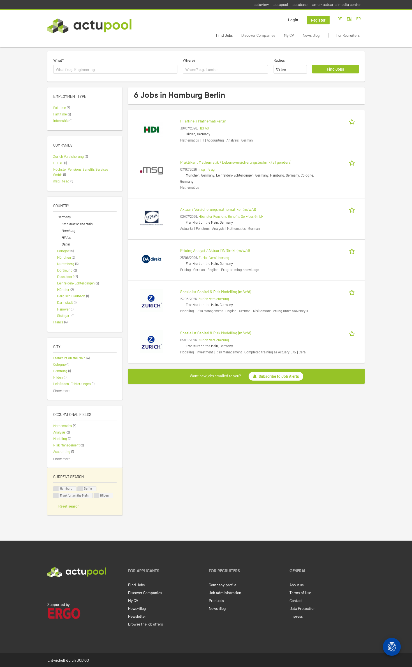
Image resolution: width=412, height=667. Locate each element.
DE (339, 18)
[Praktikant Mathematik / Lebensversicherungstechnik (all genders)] (151, 170)
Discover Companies (258, 35)
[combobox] (115, 69)
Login (293, 19)
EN (349, 18)
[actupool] (89, 25)
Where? (189, 60)
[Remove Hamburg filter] (59, 230)
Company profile (222, 584)
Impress (296, 616)
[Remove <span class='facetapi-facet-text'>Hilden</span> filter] (96, 495)
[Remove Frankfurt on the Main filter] (59, 224)
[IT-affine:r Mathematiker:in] (151, 129)
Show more (61, 390)
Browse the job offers (145, 624)
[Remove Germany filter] (55, 217)
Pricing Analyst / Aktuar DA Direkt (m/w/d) (215, 250)
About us (297, 584)
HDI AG (204, 128)
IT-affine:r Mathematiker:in (203, 121)
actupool (281, 4)
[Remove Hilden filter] (59, 237)
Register (318, 20)
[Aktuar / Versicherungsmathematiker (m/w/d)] (151, 217)
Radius (279, 60)
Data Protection (303, 608)
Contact (296, 600)
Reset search (69, 506)
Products (216, 600)
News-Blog (137, 608)
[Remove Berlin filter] (59, 244)
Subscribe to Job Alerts (279, 376)
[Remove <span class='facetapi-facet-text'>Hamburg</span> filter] (56, 489)
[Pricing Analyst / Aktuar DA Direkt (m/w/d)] (151, 258)
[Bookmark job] (353, 120)
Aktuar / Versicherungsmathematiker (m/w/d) (218, 209)
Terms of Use (300, 592)
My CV (289, 35)
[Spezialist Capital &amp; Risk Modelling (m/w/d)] (151, 299)
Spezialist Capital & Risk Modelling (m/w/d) (215, 291)
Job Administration (225, 592)
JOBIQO (83, 660)
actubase (300, 4)
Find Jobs (224, 35)
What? (58, 60)
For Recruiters (348, 35)
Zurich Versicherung (214, 257)
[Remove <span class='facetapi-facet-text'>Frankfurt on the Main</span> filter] (56, 495)
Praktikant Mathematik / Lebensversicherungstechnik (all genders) (235, 162)
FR (358, 18)
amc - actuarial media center (336, 4)
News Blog (311, 35)
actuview (261, 4)
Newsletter (137, 616)
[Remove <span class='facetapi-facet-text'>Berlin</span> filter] (80, 489)
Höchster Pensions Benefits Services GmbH (231, 216)
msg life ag (206, 169)
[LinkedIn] (50, 589)
